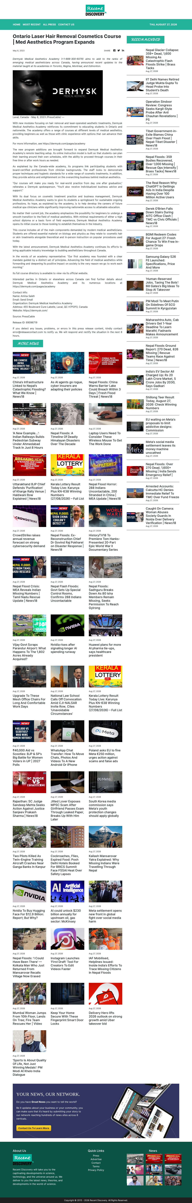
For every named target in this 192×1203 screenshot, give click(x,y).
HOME (16, 24)
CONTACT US (66, 24)
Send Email (26, 299)
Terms (96, 1166)
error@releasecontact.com (28, 332)
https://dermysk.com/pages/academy (64, 143)
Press (96, 1155)
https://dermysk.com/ (35, 310)
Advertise (96, 1159)
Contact (96, 1162)
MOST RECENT (32, 24)
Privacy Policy (96, 1169)
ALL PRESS (49, 24)
